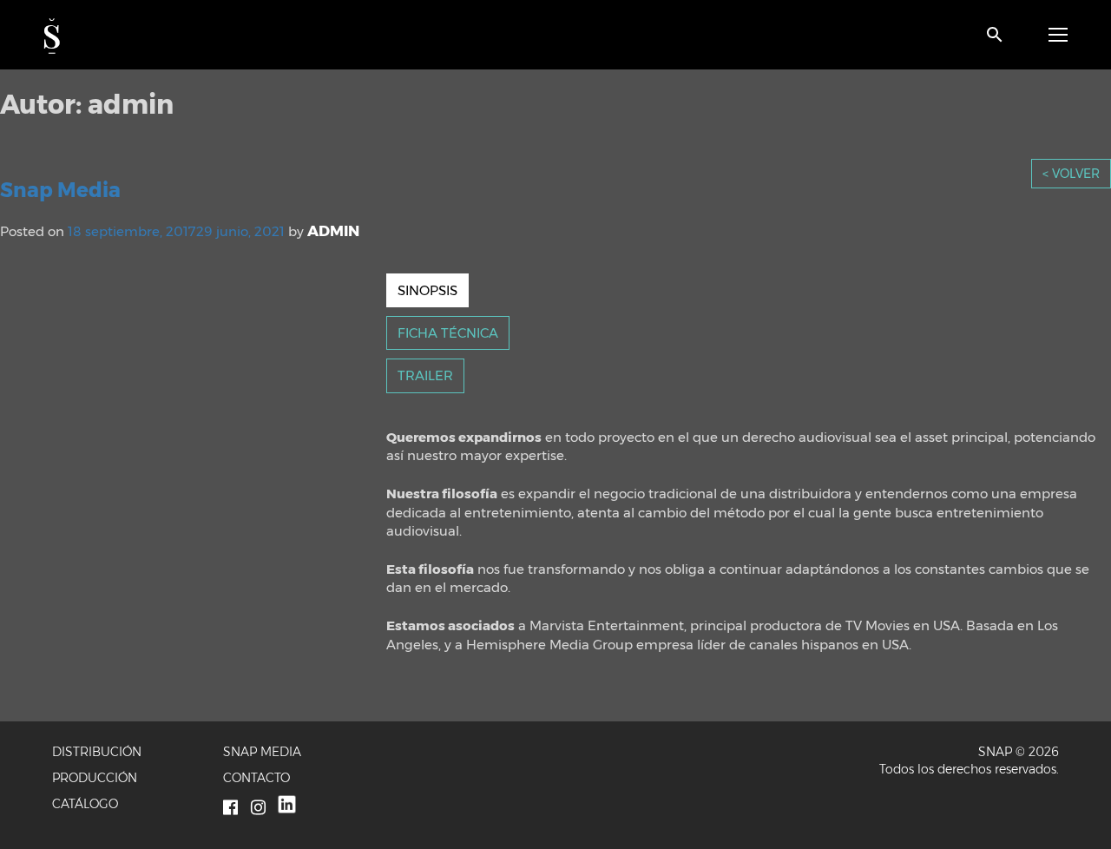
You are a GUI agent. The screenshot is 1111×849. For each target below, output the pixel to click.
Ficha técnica (448, 333)
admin (333, 231)
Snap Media (60, 190)
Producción (94, 778)
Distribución (96, 752)
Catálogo (85, 804)
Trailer (425, 375)
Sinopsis (427, 290)
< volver (1071, 173)
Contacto (256, 778)
